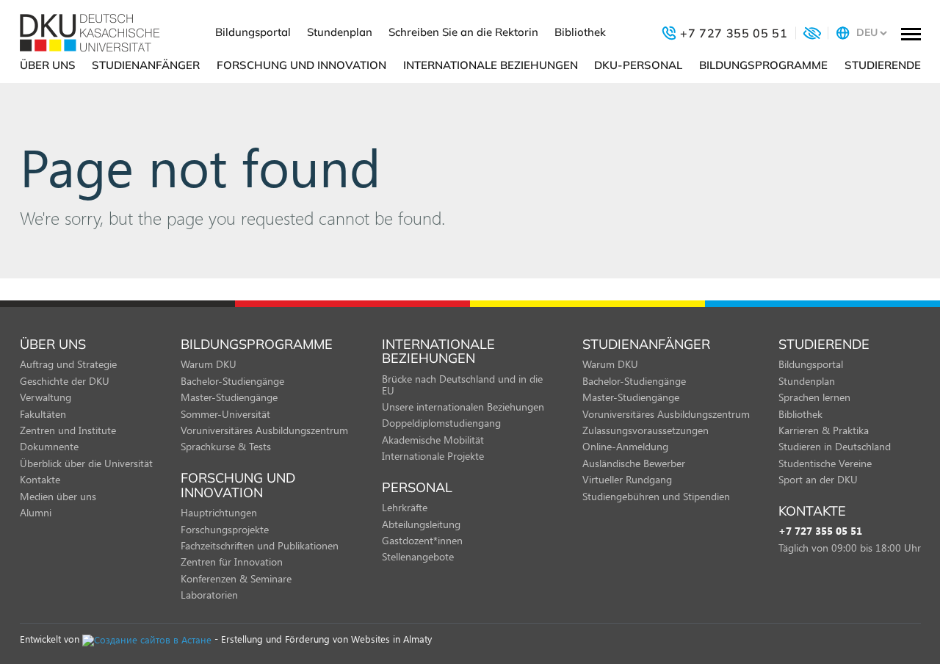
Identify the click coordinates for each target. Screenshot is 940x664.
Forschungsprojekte (225, 529)
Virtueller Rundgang (627, 479)
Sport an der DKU (818, 479)
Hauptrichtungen (219, 512)
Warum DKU (208, 364)
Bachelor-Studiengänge (232, 381)
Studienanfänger (146, 65)
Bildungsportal (253, 32)
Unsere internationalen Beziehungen (463, 407)
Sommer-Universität (225, 414)
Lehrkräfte (404, 507)
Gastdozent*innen (422, 540)
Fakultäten (43, 414)
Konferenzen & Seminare (236, 578)
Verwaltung (45, 397)
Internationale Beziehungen (490, 65)
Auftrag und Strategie (68, 364)
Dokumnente (49, 446)
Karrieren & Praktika (823, 430)
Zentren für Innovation (232, 562)
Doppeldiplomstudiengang (441, 423)
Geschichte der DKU (64, 381)
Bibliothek (580, 32)
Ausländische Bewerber (633, 463)
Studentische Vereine (825, 463)
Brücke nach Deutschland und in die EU (462, 384)
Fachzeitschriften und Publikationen (260, 545)
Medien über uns (58, 496)
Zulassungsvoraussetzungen (645, 430)
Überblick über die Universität (86, 463)
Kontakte (40, 479)
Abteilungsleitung (421, 524)
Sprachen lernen (814, 397)
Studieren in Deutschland (834, 446)
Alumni (35, 512)
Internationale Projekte (433, 456)
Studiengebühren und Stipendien (656, 496)
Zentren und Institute (68, 430)
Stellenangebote (418, 556)
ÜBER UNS (48, 65)
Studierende (883, 65)
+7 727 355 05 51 (820, 531)
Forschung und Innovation (301, 65)
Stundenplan (339, 32)
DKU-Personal (638, 65)
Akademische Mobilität (433, 440)
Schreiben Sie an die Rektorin (463, 32)
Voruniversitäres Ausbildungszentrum (264, 430)
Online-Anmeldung (625, 446)
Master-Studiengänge (229, 397)
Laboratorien (209, 595)
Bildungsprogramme (763, 65)
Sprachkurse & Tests (226, 446)
